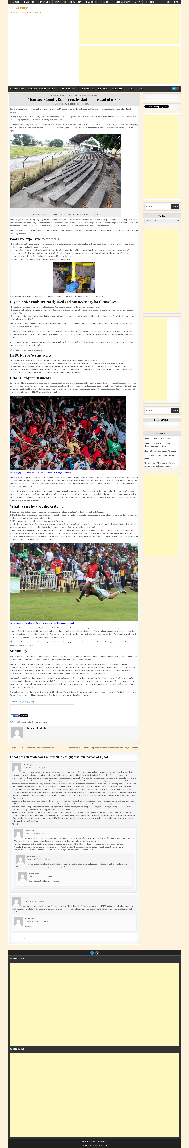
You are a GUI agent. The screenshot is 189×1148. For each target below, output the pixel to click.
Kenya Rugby (106, 2)
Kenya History (75, 2)
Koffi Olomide (150, 2)
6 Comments (88, 104)
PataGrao (31, 856)
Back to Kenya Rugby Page (23, 702)
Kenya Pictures (60, 2)
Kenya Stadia (25, 722)
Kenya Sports (29, 2)
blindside (60, 104)
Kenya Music (14, 2)
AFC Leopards (117, 88)
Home (141, 88)
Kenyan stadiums (39, 722)
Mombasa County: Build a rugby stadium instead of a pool (74, 99)
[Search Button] (177, 88)
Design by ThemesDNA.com (94, 1145)
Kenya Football (91, 2)
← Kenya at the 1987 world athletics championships (31, 748)
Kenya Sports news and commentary (42, 88)
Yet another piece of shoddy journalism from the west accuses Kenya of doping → (104, 748)
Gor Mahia (130, 88)
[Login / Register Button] (174, 88)
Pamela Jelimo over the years (157, 439)
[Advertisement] (129, 24)
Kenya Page (18, 8)
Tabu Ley (137, 2)
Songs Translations (68, 88)
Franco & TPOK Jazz (122, 2)
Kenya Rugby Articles (60, 95)
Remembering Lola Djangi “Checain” (160, 451)
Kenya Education (44, 2)
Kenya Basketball (87, 88)
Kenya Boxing (103, 88)
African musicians (17, 88)
